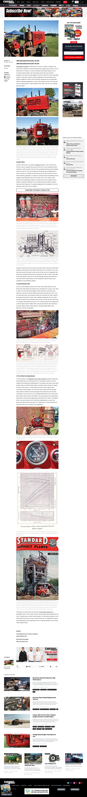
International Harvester (22, 66)
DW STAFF (35, 687)
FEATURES (39, 728)
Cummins (35, 726)
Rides (22, 2)
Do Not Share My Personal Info (42, 785)
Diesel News (27, 753)
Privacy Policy (16, 785)
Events (43, 2)
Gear (34, 691)
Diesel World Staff (49, 771)
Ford (43, 728)
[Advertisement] (73, 318)
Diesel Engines (43, 689)
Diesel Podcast (50, 2)
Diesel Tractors (7, 753)
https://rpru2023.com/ (22, 641)
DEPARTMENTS (36, 689)
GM (57, 709)
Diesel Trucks (52, 709)
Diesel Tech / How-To (52, 689)
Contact (30, 785)
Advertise (23, 785)
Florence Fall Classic (70, 158)
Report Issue (61, 789)
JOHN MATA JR (36, 724)
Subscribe (58, 2)
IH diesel (37, 165)
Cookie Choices (75, 789)
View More (73, 176)
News (18, 2)
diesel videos (68, 753)
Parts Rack (47, 753)
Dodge (53, 726)
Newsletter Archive (56, 785)
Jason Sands (35, 706)
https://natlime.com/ (21, 636)
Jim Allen (6, 68)
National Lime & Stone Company (37, 379)
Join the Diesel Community (73, 57)
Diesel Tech (35, 2)
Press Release (66, 785)
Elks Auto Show (69, 164)
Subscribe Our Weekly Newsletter (37, 190)
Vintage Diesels (48, 728)
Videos (28, 2)
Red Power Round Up (46, 612)
